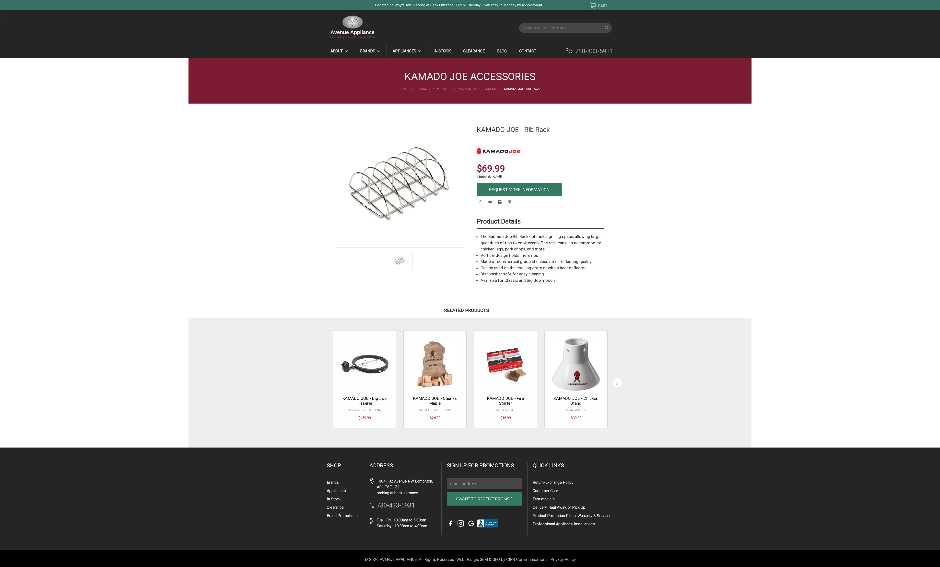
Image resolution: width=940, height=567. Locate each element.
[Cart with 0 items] (595, 5)
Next (617, 383)
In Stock (442, 51)
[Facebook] (480, 202)
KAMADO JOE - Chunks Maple (435, 401)
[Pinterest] (509, 202)
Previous (323, 383)
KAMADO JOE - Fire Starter (505, 401)
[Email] (490, 202)
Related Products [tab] (466, 310)
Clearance (474, 51)
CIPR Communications (527, 559)
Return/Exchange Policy (553, 482)
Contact (527, 51)
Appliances (405, 51)
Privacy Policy (563, 559)
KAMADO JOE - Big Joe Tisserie (364, 401)
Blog (502, 51)
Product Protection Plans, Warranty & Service (571, 515)
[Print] (500, 202)
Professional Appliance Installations (564, 524)
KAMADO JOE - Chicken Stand (576, 401)
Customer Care (545, 490)
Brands (368, 51)
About (337, 51)
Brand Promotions (342, 515)
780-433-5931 (594, 51)
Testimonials (544, 499)
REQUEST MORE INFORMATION (519, 189)
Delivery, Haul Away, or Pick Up (559, 507)
